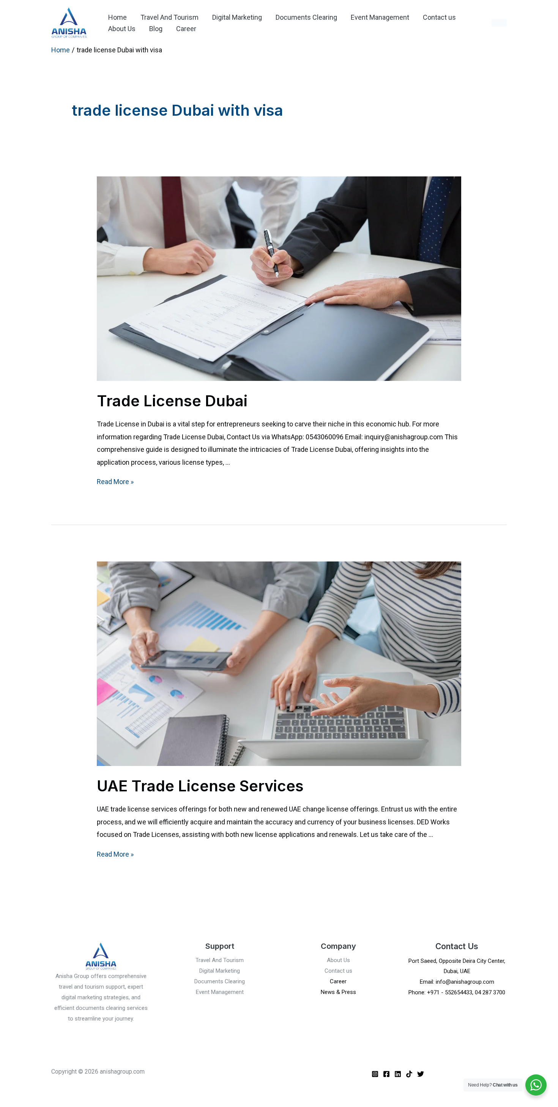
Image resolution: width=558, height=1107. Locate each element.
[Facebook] (386, 1074)
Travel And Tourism (169, 17)
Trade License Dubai (172, 401)
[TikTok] (409, 1074)
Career (186, 29)
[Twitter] (420, 1074)
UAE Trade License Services (200, 786)
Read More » (115, 482)
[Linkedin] (397, 1074)
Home (117, 17)
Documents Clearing (306, 17)
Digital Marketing (237, 17)
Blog (155, 29)
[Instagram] (375, 1074)
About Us (122, 29)
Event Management (380, 17)
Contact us (439, 17)
